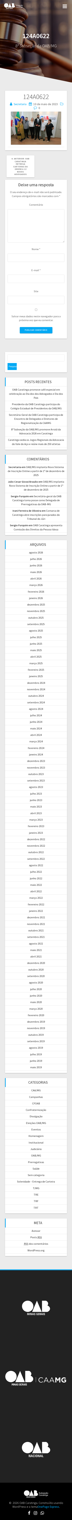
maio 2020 (36, 1002)
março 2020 (36, 1008)
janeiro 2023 (36, 832)
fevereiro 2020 (36, 1015)
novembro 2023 (36, 767)
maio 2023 (36, 806)
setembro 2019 (36, 1041)
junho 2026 (36, 565)
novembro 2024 (36, 689)
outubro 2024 (36, 695)
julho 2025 (36, 637)
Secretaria (20, 104)
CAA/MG (36, 1090)
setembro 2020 (36, 976)
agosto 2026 (36, 552)
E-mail (36, 270)
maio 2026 (36, 572)
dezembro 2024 (36, 682)
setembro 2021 (36, 937)
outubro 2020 (36, 969)
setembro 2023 (36, 780)
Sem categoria (36, 1175)
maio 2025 (36, 650)
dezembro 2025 (36, 604)
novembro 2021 (36, 924)
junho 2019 (36, 1060)
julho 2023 (36, 793)
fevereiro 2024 (36, 748)
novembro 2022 (36, 845)
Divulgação (36, 1116)
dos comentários (36, 1243)
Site (36, 291)
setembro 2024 (36, 702)
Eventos (36, 1129)
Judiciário (36, 1149)
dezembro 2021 (36, 917)
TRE (36, 1194)
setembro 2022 (36, 858)
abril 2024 (36, 735)
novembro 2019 (36, 1028)
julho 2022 (36, 871)
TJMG (36, 1188)
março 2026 (36, 585)
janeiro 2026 (36, 598)
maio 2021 (36, 950)
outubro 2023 (36, 774)
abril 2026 (36, 578)
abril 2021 (36, 956)
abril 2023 (36, 813)
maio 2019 (36, 1067)
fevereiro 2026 (36, 591)
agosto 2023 (36, 787)
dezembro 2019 (36, 1021)
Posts (36, 1237)
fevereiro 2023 (36, 826)
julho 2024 (36, 715)
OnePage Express (48, 1507)
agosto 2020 (36, 982)
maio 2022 (36, 884)
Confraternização (36, 1110)
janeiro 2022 (36, 910)
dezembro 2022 (36, 839)
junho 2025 (36, 643)
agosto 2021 (36, 943)
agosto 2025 (36, 630)
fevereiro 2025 (36, 669)
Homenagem (36, 1136)
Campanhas (36, 1097)
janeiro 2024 (36, 754)
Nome (36, 249)
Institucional (36, 1142)
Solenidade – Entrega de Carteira (36, 1181)
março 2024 (36, 741)
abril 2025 (36, 656)
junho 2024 (36, 721)
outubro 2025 (36, 617)
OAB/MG (36, 1155)
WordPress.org (36, 1250)
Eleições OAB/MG (36, 1123)
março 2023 (36, 819)
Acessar (36, 1230)
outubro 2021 (36, 930)
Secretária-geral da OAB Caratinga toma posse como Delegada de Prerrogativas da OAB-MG (36, 500)
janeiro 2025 (36, 676)
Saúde (36, 1168)
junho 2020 (36, 995)
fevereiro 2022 (36, 904)
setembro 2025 (36, 624)
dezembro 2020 (36, 963)
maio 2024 (36, 728)
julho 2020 (36, 989)
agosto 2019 (36, 1047)
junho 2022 (36, 878)
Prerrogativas (36, 1162)
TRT (36, 1207)
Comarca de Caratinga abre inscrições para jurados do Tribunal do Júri (36, 514)
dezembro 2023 (36, 761)
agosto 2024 (36, 708)
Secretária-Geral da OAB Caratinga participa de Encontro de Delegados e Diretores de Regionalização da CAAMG (36, 419)
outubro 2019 (36, 1034)
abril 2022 (36, 891)
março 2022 (36, 897)
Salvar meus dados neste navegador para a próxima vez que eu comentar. (36, 318)
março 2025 (36, 663)
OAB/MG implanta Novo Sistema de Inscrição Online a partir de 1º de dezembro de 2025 (36, 471)
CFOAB (36, 1103)
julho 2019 (36, 1054)
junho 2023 (36, 800)
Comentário (36, 204)
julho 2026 (36, 559)
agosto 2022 (36, 865)
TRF (36, 1201)
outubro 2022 (36, 852)
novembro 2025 (36, 611)
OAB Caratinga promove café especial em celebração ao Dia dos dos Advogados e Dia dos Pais (36, 393)
